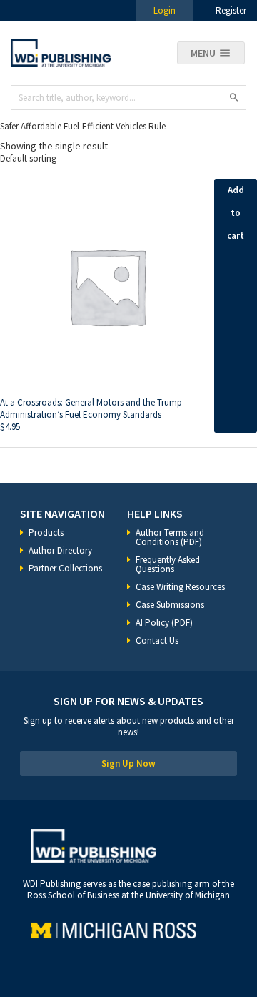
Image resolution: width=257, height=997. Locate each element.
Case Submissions (170, 605)
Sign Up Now (128, 763)
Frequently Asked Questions (168, 564)
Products (46, 532)
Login (164, 10)
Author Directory (60, 550)
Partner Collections (65, 568)
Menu (203, 52)
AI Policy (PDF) (164, 623)
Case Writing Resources (180, 587)
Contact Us (157, 640)
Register (231, 10)
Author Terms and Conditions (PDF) (170, 537)
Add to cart (235, 213)
